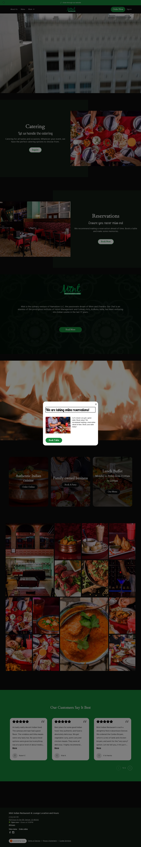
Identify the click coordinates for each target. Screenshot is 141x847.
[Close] (96, 404)
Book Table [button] (54, 440)
